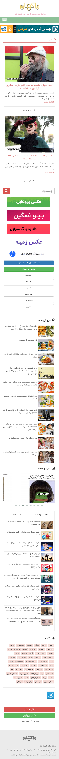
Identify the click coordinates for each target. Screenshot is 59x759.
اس (26, 677)
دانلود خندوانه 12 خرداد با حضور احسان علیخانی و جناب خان (23, 587)
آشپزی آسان (43, 661)
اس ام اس (43, 665)
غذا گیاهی (49, 673)
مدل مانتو (28, 294)
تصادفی (15, 515)
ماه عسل (12, 657)
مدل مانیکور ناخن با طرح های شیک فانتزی (22, 438)
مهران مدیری (48, 681)
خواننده (41, 649)
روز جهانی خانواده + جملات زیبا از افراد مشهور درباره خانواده (24, 555)
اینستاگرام (19, 661)
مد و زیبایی (28, 180)
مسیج (11, 665)
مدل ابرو (28, 287)
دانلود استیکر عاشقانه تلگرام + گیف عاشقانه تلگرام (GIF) (24, 566)
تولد (16, 665)
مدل (51, 661)
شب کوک (39, 669)
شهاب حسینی (40, 653)
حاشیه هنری (27, 110)
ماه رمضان (24, 665)
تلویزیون (50, 649)
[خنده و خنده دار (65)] (30, 488)
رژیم (44, 677)
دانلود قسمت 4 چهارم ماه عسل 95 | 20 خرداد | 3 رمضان (23, 598)
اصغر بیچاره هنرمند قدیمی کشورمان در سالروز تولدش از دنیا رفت (29, 86)
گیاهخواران (29, 669)
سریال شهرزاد (31, 661)
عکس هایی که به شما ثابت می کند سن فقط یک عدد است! (29, 157)
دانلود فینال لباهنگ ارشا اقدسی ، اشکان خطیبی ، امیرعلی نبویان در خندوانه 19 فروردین (22, 577)
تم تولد (29, 281)
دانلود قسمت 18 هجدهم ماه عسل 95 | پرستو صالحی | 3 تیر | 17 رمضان (23, 544)
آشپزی (28, 306)
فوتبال (19, 681)
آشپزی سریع (24, 673)
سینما (12, 645)
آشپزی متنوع (18, 677)
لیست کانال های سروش (28, 263)
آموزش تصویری (27, 653)
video (51, 645)
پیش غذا (34, 673)
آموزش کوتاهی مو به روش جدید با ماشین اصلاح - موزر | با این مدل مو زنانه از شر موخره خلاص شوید (23, 610)
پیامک (51, 677)
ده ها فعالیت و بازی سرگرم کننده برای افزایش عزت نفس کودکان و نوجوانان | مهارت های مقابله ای (20, 371)
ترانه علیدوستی (14, 649)
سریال (37, 657)
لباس (11, 661)
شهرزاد (33, 665)
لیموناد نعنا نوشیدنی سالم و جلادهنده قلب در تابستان (20, 397)
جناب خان (20, 645)
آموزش (24, 649)
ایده (42, 673)
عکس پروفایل (28, 269)
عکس (17, 653)
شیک (51, 665)
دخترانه (19, 669)
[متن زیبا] (29, 215)
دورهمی (33, 649)
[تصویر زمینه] (29, 242)
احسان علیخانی (48, 657)
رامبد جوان (22, 657)
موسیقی (50, 653)
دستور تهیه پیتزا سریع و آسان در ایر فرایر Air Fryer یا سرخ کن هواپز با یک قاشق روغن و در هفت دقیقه (20, 427)
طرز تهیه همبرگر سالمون (28, 340)
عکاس (52, 39)
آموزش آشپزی (12, 673)
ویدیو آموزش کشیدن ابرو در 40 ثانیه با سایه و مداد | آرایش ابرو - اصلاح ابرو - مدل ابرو (23, 620)
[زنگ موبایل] (29, 229)
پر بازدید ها (40, 515)
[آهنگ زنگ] (29, 254)
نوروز (30, 657)
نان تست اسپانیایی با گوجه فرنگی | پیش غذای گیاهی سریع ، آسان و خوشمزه (20, 383)
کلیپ (44, 645)
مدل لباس (29, 300)
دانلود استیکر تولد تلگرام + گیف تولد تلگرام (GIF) (24, 533)
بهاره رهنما (28, 681)
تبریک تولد (28, 275)
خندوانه (29, 645)
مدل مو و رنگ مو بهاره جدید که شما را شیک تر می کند (20, 453)
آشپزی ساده (49, 669)
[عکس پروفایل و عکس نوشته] (29, 202)
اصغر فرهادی (35, 677)
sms (12, 669)
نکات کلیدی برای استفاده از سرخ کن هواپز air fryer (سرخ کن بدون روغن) (20, 411)
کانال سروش (29, 709)
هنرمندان (38, 681)
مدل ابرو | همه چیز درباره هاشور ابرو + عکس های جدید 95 (24, 523)
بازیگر (37, 645)
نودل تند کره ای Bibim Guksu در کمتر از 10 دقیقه (20, 355)
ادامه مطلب (49, 102)
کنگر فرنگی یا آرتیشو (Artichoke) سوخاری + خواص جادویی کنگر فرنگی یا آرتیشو (20, 328)
